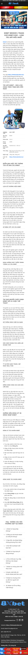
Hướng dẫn (4, 645)
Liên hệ (20, 616)
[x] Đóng (23, 648)
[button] (2, 3)
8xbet (4, 42)
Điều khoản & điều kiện (9, 613)
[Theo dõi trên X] (17, 620)
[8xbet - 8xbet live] (14, 3)
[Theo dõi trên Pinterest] (20, 620)
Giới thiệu (7, 611)
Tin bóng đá (12, 645)
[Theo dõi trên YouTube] (22, 620)
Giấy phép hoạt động (17, 611)
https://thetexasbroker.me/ (16, 74)
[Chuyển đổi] (4, 529)
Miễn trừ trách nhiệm (11, 616)
